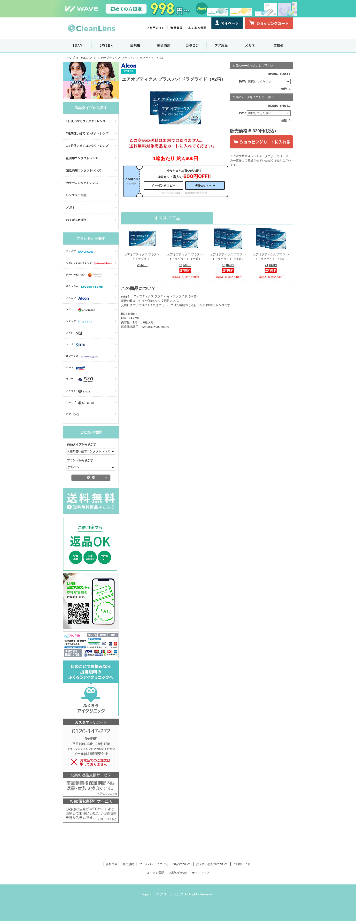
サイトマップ (200, 873)
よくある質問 (155, 873)
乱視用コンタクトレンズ (82, 158)
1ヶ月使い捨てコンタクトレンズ (87, 145)
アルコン (86, 58)
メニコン (71, 309)
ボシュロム (72, 286)
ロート (69, 367)
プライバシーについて (153, 864)
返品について (182, 864)
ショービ (71, 402)
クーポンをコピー (163, 185)
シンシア (71, 321)
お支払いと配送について (212, 864)
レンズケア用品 (76, 195)
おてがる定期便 (76, 220)
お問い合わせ (178, 873)
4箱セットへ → (205, 185)
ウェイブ (71, 251)
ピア (68, 414)
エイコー (71, 379)
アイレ (69, 332)
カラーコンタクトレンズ (82, 182)
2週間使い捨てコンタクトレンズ (87, 133)
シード (69, 344)
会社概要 (111, 864)
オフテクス (72, 355)
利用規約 (128, 864)
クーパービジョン (75, 274)
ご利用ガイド (241, 864)
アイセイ (71, 390)
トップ (70, 58)
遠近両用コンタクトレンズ (83, 170)
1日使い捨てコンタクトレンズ (86, 121)
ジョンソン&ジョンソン (79, 262)
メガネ (70, 207)
